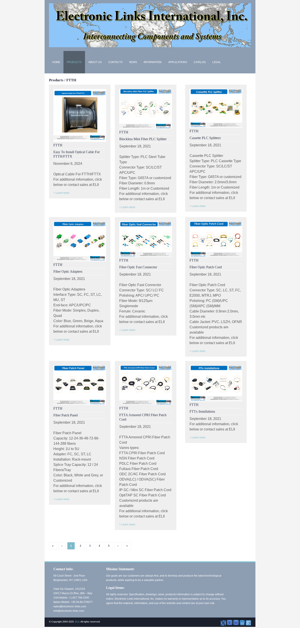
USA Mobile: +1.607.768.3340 (71, 597)
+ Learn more (61, 192)
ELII (77, 621)
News (133, 62)
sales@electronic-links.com (69, 606)
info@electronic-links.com (68, 610)
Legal (216, 62)
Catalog (200, 62)
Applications (177, 62)
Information (153, 62)
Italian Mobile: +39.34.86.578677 (73, 602)
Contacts (115, 62)
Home (56, 62)
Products (74, 62)
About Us (95, 62)
